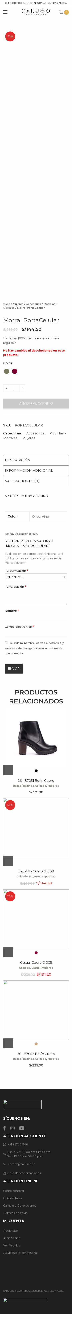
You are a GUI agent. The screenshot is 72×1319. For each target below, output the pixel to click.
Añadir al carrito (36, 403)
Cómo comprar (13, 1191)
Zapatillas (48, 876)
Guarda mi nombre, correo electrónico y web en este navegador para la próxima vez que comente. (34, 648)
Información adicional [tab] (29, 470)
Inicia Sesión (11, 1238)
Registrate (10, 1231)
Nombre (12, 611)
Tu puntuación (16, 571)
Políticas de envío (15, 1213)
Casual (35, 967)
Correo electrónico (19, 627)
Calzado (40, 785)
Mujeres (18, 303)
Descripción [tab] (18, 460)
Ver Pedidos (11, 1245)
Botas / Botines (23, 785)
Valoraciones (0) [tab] (22, 481)
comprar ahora (57, 3)
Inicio (6, 303)
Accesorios (33, 303)
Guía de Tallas (12, 1198)
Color (7, 363)
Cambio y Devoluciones (19, 1205)
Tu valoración (15, 586)
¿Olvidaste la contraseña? (20, 1253)
